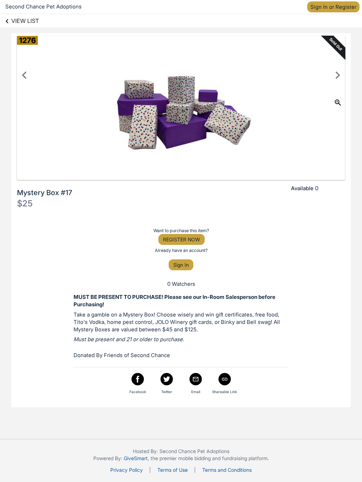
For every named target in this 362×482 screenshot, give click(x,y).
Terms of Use (172, 470)
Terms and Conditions (227, 470)
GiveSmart (136, 458)
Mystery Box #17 (44, 192)
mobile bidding (194, 458)
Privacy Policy (126, 470)
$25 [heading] (25, 203)
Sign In (181, 265)
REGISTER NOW (181, 239)
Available (302, 188)
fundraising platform (245, 458)
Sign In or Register (333, 7)
